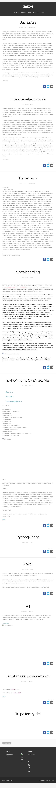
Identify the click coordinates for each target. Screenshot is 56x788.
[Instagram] (29, 765)
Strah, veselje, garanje (28, 99)
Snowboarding (28, 272)
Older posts (7, 743)
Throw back (28, 178)
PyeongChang (28, 537)
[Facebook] (38, 12)
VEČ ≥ (4, 696)
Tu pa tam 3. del (28, 714)
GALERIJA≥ (5, 623)
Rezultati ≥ (9, 397)
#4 (28, 606)
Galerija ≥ (9, 392)
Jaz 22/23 (28, 22)
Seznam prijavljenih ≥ (13, 401)
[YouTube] (29, 771)
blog (32, 104)
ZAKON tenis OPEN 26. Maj (28, 380)
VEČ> (4, 519)
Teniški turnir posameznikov (28, 676)
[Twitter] (29, 768)
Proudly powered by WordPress (46, 780)
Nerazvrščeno (32, 27)
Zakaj (28, 564)
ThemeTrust (10, 780)
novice (31, 385)
